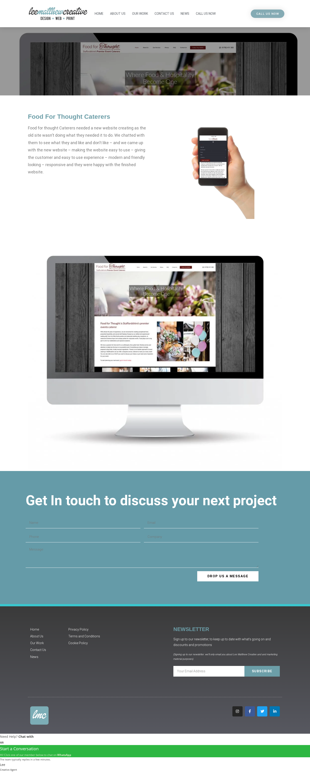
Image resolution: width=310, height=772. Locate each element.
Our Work (140, 13)
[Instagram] (237, 711)
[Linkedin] (275, 711)
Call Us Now (206, 13)
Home (99, 13)
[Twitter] (262, 711)
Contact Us (164, 13)
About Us (117, 13)
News (185, 13)
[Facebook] (250, 711)
